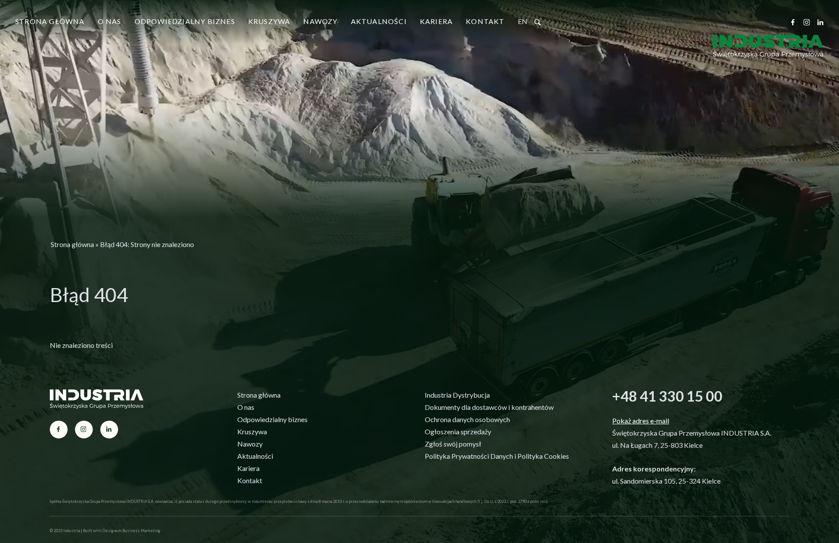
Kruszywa (269, 21)
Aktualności (379, 21)
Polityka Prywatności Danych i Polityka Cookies (497, 456)
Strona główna (50, 21)
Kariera (436, 21)
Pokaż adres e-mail (640, 420)
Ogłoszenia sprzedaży (458, 431)
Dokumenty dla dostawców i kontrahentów (489, 407)
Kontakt (485, 21)
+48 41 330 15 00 (667, 396)
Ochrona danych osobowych (467, 419)
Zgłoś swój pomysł (453, 444)
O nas (109, 21)
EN (522, 21)
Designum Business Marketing (131, 530)
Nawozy (320, 21)
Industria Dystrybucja (457, 395)
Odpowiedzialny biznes (185, 21)
